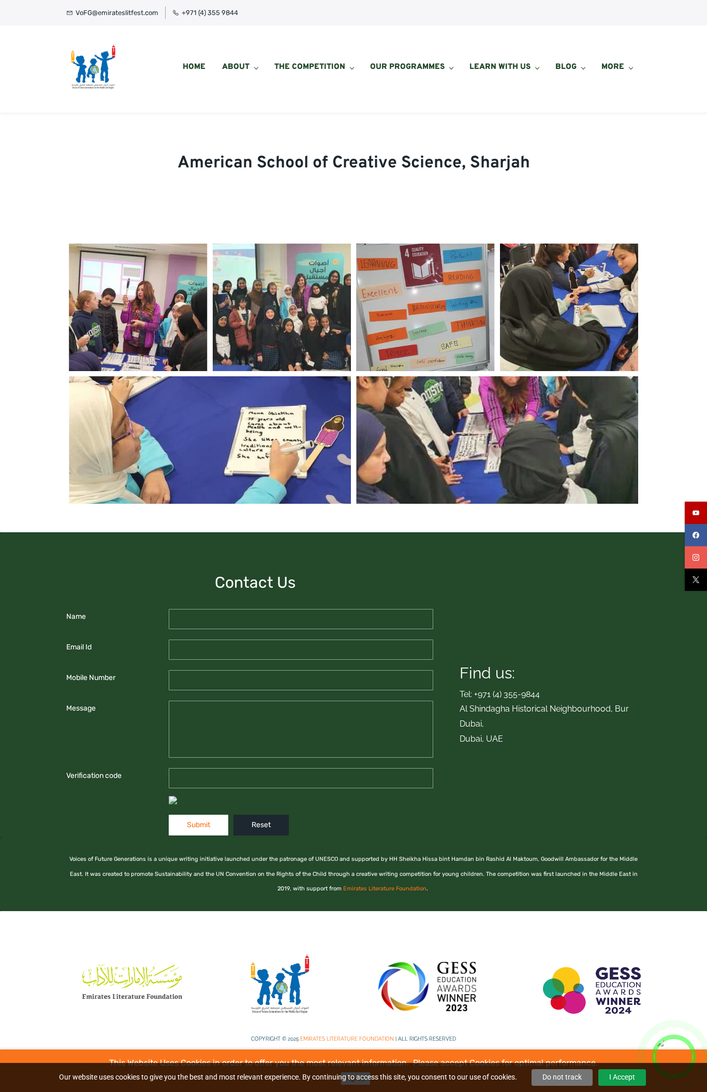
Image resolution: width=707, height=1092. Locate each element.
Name (76, 616)
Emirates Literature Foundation (384, 888)
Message (81, 708)
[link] (132, 966)
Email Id (79, 647)
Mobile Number (90, 677)
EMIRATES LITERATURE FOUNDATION (347, 1039)
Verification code (94, 775)
